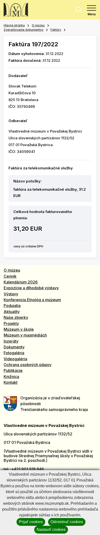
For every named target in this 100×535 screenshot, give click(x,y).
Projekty (11, 323)
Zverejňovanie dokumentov (23, 29)
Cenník (10, 276)
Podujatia (12, 305)
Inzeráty (11, 341)
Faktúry (55, 29)
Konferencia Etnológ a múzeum (32, 299)
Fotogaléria (14, 352)
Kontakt (10, 382)
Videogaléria (15, 358)
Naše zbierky (16, 317)
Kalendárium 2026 (21, 282)
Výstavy (11, 293)
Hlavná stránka (14, 25)
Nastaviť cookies (51, 529)
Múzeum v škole (19, 329)
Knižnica (11, 376)
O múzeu (38, 25)
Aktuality (12, 311)
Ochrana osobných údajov (27, 364)
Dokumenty (14, 347)
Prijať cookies (31, 522)
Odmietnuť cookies (66, 522)
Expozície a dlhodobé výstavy (31, 287)
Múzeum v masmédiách (25, 335)
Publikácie (13, 370)
